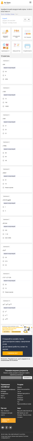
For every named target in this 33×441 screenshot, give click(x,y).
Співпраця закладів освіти (6, 414)
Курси (2, 395)
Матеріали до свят (22, 413)
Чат (18, 402)
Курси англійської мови (24, 404)
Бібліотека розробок (23, 389)
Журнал (19, 387)
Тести (19, 391)
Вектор (3, 398)
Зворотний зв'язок (5, 420)
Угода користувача (6, 436)
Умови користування (17, 436)
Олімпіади (20, 400)
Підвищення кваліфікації (8, 389)
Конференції (4, 393)
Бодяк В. (5, 18)
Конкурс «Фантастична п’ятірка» (24, 416)
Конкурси (20, 397)
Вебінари (3, 391)
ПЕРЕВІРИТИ (27, 377)
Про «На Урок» (5, 411)
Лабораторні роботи (23, 393)
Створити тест (13, 353)
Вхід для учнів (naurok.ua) (24, 411)
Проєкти (20, 395)
